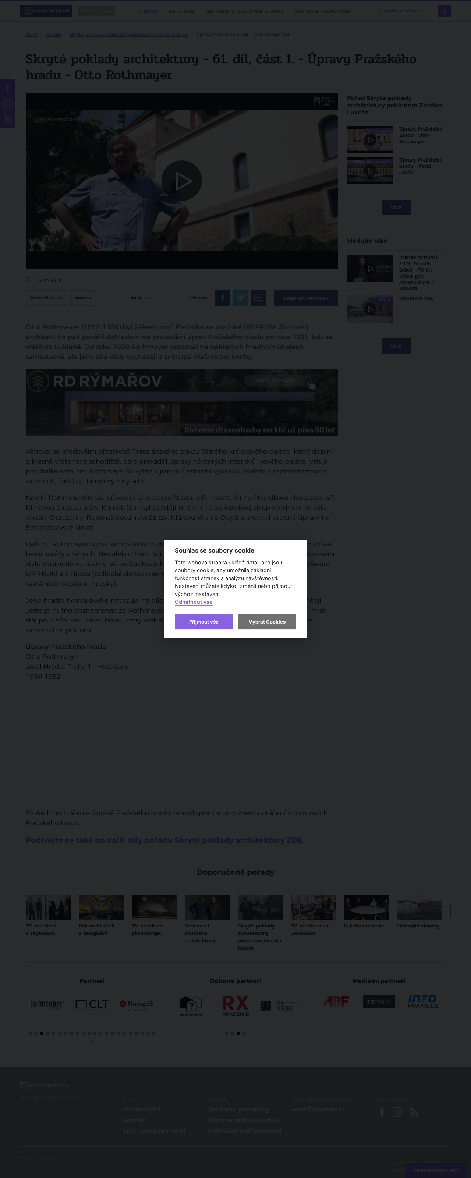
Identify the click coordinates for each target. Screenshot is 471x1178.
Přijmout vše (204, 622)
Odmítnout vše (194, 602)
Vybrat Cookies (267, 622)
